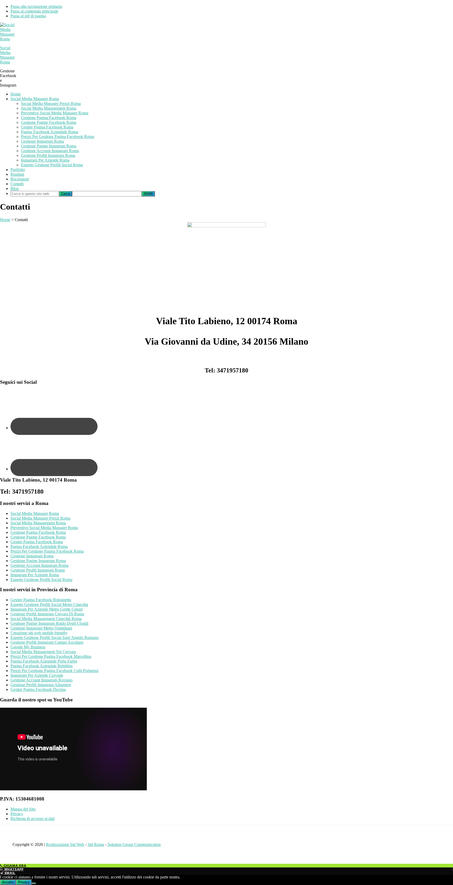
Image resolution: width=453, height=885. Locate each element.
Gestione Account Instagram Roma (39, 565)
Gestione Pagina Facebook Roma (38, 532)
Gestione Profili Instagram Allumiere (40, 685)
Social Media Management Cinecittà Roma (46, 618)
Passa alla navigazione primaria (36, 6)
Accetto (8, 882)
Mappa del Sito (23, 809)
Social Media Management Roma (38, 523)
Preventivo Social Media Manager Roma (44, 527)
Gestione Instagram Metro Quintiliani (41, 628)
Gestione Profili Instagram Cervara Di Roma (47, 614)
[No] (34, 883)
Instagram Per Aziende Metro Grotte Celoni (46, 609)
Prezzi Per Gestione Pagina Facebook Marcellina (50, 656)
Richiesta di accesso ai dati (32, 818)
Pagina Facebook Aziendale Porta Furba (43, 661)
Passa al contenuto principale (34, 11)
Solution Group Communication (134, 844)
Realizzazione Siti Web (65, 844)
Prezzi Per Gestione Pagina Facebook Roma (47, 551)
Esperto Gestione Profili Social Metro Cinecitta (49, 604)
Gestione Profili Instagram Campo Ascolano (46, 642)
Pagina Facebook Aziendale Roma (39, 546)
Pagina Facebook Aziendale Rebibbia (41, 666)
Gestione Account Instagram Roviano (41, 680)
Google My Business (27, 647)
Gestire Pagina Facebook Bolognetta (40, 600)
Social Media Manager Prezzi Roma (40, 518)
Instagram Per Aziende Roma (34, 575)
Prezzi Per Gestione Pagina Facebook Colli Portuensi (54, 670)
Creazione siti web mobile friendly (38, 633)
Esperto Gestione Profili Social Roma (41, 579)
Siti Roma (96, 844)
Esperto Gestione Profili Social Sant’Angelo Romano (54, 637)
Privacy (16, 814)
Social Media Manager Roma (7, 55)
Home (5, 219)
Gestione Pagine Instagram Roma (38, 560)
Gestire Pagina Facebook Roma (36, 542)
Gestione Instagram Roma (31, 556)
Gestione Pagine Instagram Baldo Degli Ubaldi (49, 623)
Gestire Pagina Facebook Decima (38, 689)
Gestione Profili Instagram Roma (37, 570)
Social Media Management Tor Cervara (43, 651)
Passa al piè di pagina (28, 16)
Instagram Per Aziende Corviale (36, 675)
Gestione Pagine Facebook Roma (38, 537)
